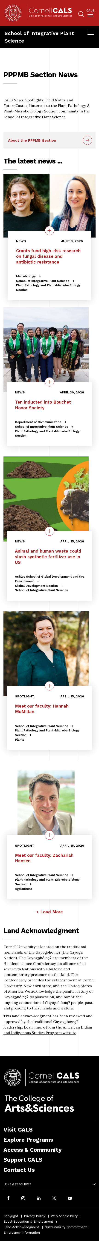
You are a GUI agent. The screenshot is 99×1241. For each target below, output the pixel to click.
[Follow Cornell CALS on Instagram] (23, 1198)
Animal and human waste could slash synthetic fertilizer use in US (48, 557)
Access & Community (32, 1149)
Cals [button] (90, 10)
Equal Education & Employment (28, 1221)
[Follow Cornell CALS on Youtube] (70, 1198)
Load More (51, 911)
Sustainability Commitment (66, 1227)
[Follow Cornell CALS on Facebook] (8, 1198)
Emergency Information (21, 1232)
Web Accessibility (64, 1216)
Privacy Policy (34, 1216)
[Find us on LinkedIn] (39, 1198)
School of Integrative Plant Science (39, 37)
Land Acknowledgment (21, 1227)
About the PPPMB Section (32, 140)
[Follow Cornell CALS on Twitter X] (54, 1198)
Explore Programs (28, 1139)
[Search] (81, 15)
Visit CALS (18, 1129)
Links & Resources (17, 1184)
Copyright (10, 1216)
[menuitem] (90, 13)
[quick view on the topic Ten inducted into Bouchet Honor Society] (49, 382)
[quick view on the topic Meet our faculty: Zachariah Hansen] (49, 835)
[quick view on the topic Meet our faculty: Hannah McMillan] (49, 686)
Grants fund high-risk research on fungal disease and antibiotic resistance (48, 256)
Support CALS (22, 1159)
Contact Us (19, 1169)
